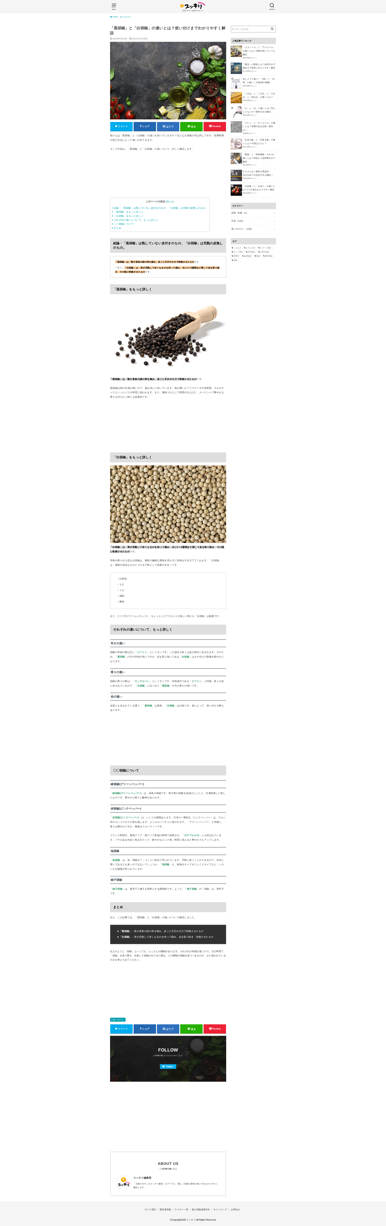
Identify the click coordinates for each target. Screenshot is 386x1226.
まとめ (116, 228)
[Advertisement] (168, 176)
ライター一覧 (181, 1209)
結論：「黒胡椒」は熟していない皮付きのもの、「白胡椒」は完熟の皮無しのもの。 (160, 208)
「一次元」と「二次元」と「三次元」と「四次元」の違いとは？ (259, 95)
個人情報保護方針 (201, 1209)
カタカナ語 (250, 248)
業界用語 (268, 256)
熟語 (235, 260)
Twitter (169, 1066)
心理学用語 (264, 252)
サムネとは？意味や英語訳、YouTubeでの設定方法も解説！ (258, 173)
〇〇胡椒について (123, 224)
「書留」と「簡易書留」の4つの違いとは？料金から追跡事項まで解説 (259, 158)
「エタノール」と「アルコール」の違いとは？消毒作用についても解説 (259, 51)
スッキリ (190, 1220)
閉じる (170, 201)
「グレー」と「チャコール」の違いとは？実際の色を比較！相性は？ (259, 126)
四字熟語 (251, 252)
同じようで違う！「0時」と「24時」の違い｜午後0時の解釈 (259, 81)
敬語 (258, 256)
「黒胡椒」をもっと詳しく (128, 212)
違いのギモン (118, 1020)
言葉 (237, 221)
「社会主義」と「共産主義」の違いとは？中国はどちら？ (259, 142)
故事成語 (248, 256)
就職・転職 (239, 213)
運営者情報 (165, 1209)
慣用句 (236, 256)
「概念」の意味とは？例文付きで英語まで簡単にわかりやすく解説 (259, 66)
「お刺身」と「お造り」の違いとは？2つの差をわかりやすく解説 (259, 188)
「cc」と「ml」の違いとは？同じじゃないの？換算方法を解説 (259, 110)
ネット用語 (238, 252)
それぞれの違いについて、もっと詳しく (135, 220)
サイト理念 (150, 1209)
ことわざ (237, 248)
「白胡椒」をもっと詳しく (128, 216)
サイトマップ (220, 1209)
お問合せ (235, 1209)
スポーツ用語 (265, 248)
